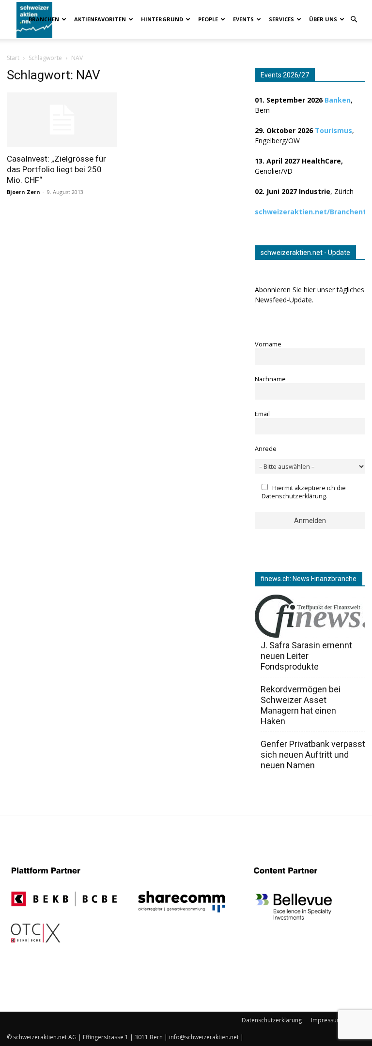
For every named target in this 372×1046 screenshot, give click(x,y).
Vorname (268, 344)
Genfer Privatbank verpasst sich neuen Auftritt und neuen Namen (313, 754)
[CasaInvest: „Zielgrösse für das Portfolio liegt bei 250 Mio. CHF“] (62, 119)
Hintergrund (162, 19)
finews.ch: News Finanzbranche (308, 579)
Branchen (44, 19)
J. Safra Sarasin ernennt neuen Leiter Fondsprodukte (306, 656)
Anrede (266, 449)
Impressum (326, 1020)
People (208, 19)
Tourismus (333, 130)
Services (281, 19)
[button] (353, 19)
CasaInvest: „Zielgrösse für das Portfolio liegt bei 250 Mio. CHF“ (56, 169)
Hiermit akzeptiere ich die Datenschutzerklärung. (304, 492)
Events (243, 19)
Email (262, 414)
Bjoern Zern (23, 191)
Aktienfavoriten (100, 19)
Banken (338, 100)
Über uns (323, 19)
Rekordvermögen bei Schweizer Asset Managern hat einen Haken (301, 705)
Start (13, 58)
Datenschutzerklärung (272, 1020)
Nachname (270, 379)
